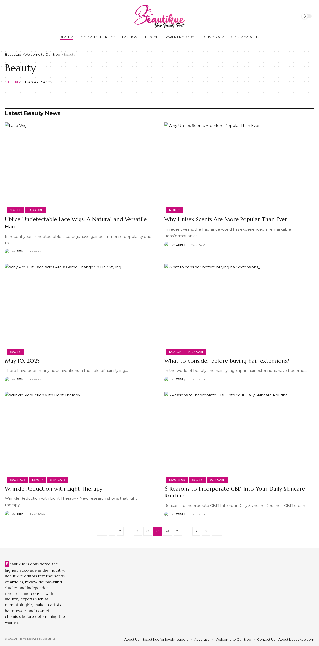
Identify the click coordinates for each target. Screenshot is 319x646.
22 (147, 531)
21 (138, 531)
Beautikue (17, 479)
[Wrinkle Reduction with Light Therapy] (80, 436)
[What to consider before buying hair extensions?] (239, 308)
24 (167, 531)
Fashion (175, 351)
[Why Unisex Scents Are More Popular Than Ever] (239, 167)
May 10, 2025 (22, 360)
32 (206, 531)
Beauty (15, 210)
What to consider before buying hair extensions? (226, 360)
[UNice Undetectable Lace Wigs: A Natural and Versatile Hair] (80, 167)
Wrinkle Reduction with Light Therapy (53, 488)
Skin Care (47, 82)
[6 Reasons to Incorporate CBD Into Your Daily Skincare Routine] (239, 436)
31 (196, 531)
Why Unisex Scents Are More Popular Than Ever (225, 219)
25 (177, 531)
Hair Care (32, 82)
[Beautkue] (159, 16)
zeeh (19, 251)
